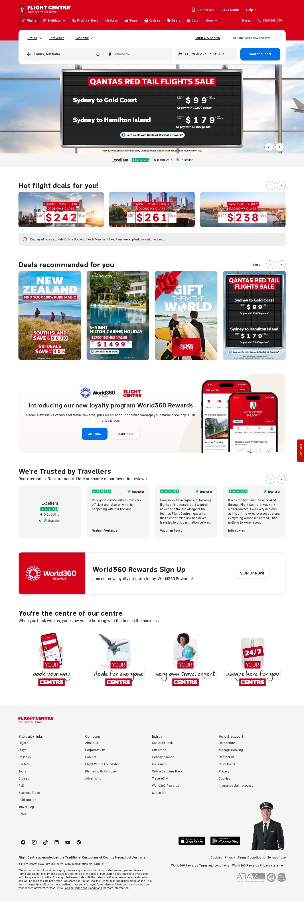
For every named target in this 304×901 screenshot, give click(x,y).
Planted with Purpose (100, 771)
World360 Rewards (165, 785)
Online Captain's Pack (167, 771)
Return (32, 38)
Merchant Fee (104, 239)
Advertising (93, 778)
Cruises (154, 20)
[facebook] (23, 842)
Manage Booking (231, 750)
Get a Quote (230, 10)
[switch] (274, 39)
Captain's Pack (162, 743)
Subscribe (159, 792)
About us (91, 743)
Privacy (224, 771)
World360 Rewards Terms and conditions (200, 865)
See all (257, 264)
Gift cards (159, 750)
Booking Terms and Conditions (83, 888)
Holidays (54, 20)
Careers (90, 757)
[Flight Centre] (36, 720)
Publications (27, 800)
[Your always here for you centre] (252, 660)
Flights (31, 20)
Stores (246, 20)
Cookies (224, 778)
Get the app (205, 10)
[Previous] (268, 147)
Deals (176, 20)
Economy (82, 38)
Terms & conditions (251, 857)
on (41, 520)
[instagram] (34, 842)
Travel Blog (26, 807)
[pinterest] (78, 842)
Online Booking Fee (77, 239)
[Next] (279, 147)
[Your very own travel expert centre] (185, 660)
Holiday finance (163, 757)
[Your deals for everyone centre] (118, 660)
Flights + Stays (87, 20)
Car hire (24, 764)
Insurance (159, 764)
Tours (134, 20)
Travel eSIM (160, 778)
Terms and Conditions (32, 873)
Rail (21, 785)
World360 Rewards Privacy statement (259, 865)
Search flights (260, 54)
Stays (114, 20)
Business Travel (29, 792)
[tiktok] (45, 842)
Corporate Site (95, 750)
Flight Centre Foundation (103, 764)
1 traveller (56, 38)
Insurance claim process (236, 785)
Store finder (227, 764)
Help (249, 10)
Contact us (226, 757)
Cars (195, 20)
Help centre (227, 743)
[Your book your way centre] (51, 660)
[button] (95, 434)
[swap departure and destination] (97, 54)
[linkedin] (56, 842)
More (209, 20)
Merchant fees (113, 884)
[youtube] (67, 842)
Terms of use (277, 857)
